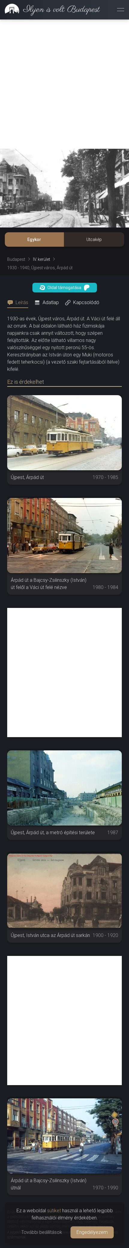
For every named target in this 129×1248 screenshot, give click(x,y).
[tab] (19, 302)
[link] (50, 9)
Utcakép (94, 239)
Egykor (34, 239)
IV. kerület (41, 259)
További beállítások (41, 1232)
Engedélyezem (92, 1232)
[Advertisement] (64, 84)
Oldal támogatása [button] (64, 287)
